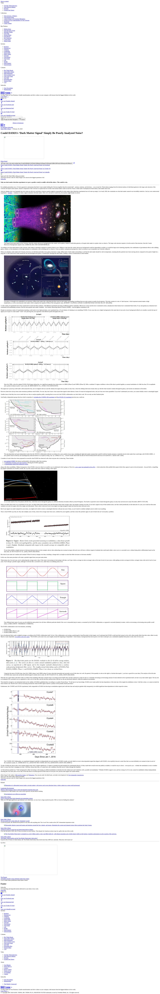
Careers (6, 974)
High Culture (7, 54)
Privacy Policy (8, 969)
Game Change (8, 23)
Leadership (7, 51)
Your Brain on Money (10, 7)
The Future (7, 58)
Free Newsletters (8, 88)
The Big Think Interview (10, 5)
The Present (7, 57)
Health (6, 61)
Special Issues (7, 64)
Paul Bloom (7, 36)
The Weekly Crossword (10, 984)
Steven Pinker (7, 35)
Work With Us (8, 966)
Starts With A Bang (9, 72)
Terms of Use (7, 971)
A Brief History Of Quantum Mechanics (14, 19)
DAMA (10, 193)
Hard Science (7, 63)
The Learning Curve (9, 75)
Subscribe (10, 127)
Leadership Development (7, 788)
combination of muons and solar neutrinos (16, 462)
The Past (6, 55)
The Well (6, 78)
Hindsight (6, 22)
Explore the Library (9, 10)
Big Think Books (8, 70)
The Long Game (8, 76)
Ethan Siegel (4, 161)
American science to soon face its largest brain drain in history (17, 829)
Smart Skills (7, 52)
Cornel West (7, 39)
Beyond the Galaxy (21, 775)
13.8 (5, 82)
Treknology (31, 775)
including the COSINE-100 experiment (44, 397)
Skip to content (5, 1)
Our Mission (7, 965)
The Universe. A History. (10, 16)
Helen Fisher (7, 41)
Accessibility (7, 972)
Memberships (7, 89)
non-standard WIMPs (9, 461)
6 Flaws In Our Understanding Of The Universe (16, 20)
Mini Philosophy (8, 73)
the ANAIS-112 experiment (64, 397)
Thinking (6, 49)
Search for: (3, 117)
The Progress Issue (9, 17)
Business (6, 46)
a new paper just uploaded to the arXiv (85, 467)
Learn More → (5, 96)
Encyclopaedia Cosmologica (76, 775)
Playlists (6, 8)
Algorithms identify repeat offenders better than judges (15, 878)
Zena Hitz (6, 33)
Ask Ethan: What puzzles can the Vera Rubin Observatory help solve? (19, 838)
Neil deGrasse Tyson (9, 30)
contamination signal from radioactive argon (16, 464)
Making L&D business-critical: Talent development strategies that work (19, 789)
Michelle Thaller (8, 32)
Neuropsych (7, 48)
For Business (4, 127)
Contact (6, 968)
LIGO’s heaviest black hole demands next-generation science (17, 798)
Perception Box (8, 79)
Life (5, 60)
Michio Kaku (7, 29)
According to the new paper (22, 636)
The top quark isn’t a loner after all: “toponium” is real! (15, 821)
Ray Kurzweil (7, 38)
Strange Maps (7, 81)
